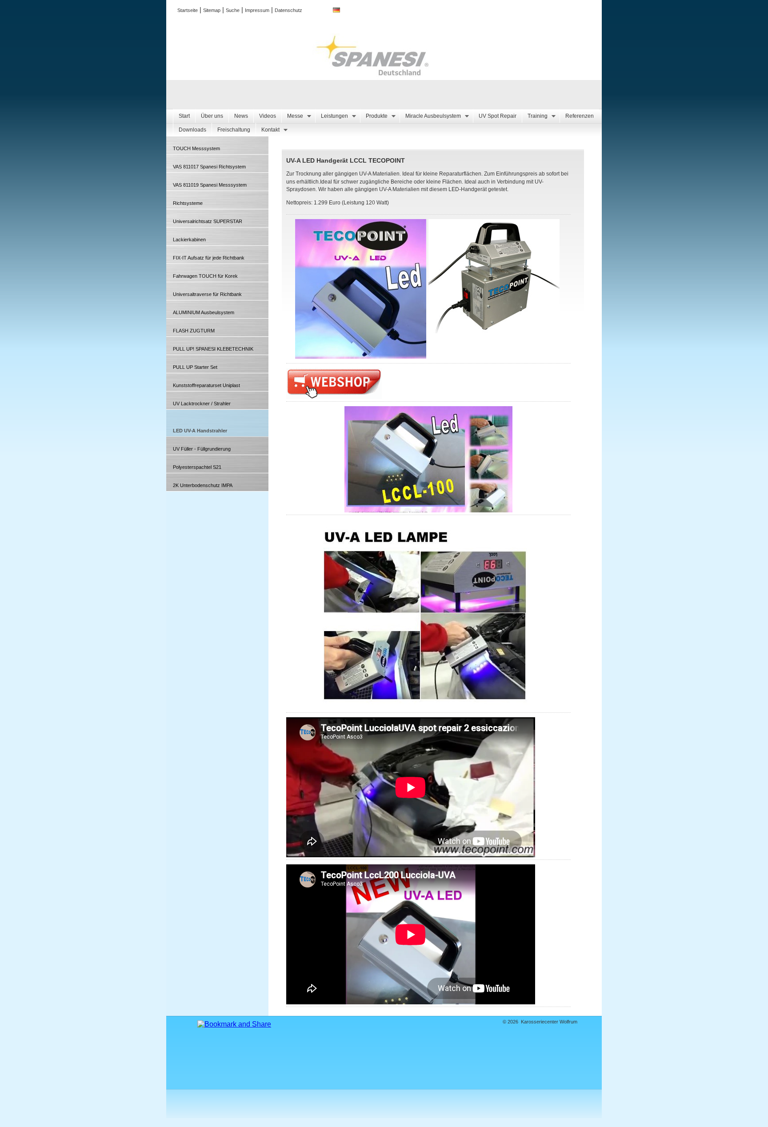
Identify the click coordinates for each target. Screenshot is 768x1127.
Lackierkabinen (189, 239)
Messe (292, 116)
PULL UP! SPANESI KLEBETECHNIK (213, 349)
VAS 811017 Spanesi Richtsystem (209, 166)
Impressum (257, 10)
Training (535, 116)
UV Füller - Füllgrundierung (202, 449)
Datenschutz (288, 10)
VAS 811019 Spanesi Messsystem (210, 185)
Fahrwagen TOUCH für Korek (205, 276)
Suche (233, 10)
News (241, 116)
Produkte (374, 116)
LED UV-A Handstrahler (200, 430)
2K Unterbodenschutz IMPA (202, 485)
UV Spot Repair (497, 116)
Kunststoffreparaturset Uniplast (206, 385)
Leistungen (331, 116)
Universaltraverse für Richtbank (207, 294)
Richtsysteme (188, 203)
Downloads (192, 130)
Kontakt (268, 130)
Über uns (212, 116)
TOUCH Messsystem (196, 148)
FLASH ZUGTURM (194, 330)
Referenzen (579, 116)
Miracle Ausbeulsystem (430, 116)
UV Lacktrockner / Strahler (202, 403)
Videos (267, 116)
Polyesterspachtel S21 (197, 467)
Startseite (187, 10)
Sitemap (211, 10)
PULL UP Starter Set (195, 367)
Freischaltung (233, 130)
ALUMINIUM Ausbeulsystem (203, 312)
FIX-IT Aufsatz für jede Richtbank (208, 257)
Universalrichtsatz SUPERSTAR (207, 221)
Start (184, 116)
